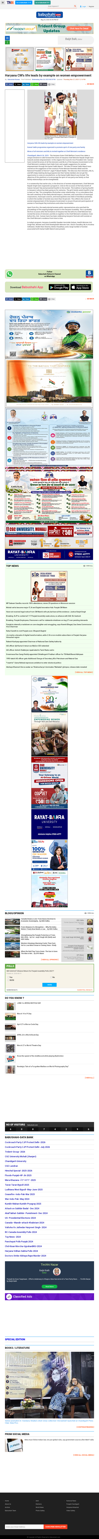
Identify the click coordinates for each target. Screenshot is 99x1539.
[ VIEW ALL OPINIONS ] (49, 959)
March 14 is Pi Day (24, 1014)
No (54, 977)
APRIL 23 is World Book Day (28, 1035)
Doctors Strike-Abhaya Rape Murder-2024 (25, 1256)
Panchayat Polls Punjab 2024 (19, 1241)
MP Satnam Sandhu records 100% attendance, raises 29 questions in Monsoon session (40, 603)
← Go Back (89, 84)
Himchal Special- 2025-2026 (18, 1170)
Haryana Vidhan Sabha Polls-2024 (21, 1251)
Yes (11, 977)
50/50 (12, 980)
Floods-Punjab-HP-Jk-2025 (18, 1175)
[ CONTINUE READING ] (85, 1427)
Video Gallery (70, 1510)
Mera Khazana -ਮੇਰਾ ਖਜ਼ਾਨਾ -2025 (20, 1180)
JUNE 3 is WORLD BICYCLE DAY (29, 1003)
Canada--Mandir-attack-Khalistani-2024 (24, 1222)
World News (40, 1507)
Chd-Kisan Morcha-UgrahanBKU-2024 (23, 1246)
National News (71, 1501)
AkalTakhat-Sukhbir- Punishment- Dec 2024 (26, 1213)
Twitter (18, 84)
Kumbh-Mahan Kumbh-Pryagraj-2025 (23, 1204)
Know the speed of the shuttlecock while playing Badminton (40, 1056)
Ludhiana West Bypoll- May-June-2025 (24, 1189)
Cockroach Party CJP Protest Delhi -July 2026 (27, 1147)
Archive (7, 1507)
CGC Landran (11, 1166)
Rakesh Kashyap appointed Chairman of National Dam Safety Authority (33, 642)
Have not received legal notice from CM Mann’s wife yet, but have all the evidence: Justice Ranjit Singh (46, 612)
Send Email (43, 84)
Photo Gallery (40, 1510)
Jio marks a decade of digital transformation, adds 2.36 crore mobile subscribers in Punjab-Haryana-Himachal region (46, 636)
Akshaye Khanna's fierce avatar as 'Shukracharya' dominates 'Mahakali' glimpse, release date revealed (46, 667)
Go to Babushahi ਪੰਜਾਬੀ (23, 3)
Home (7, 1501)
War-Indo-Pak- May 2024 (17, 1199)
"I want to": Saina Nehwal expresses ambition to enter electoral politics (33, 663)
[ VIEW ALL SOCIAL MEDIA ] (83, 1455)
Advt (37, 1501)
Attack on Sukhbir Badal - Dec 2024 (22, 1208)
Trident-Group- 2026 (15, 1152)
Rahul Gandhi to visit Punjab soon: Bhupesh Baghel (26, 631)
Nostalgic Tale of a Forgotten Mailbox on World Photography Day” (43, 1066)
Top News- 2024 (13, 1237)
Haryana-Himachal (72, 1507)
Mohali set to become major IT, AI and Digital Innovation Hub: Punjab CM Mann (36, 607)
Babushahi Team (10, 1510)
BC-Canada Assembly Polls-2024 (21, 1232)
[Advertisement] (14, 126)
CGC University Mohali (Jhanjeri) (20, 1156)
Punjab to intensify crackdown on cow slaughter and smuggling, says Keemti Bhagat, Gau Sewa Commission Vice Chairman (49, 626)
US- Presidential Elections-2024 (20, 1218)
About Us (8, 1504)
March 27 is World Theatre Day (29, 1045)
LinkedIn (26, 84)
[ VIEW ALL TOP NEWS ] (84, 672)
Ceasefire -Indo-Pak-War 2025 (20, 1194)
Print (51, 84)
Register (91, 6)
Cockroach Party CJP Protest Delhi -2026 (25, 1142)
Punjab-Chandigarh (72, 1504)
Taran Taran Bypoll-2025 (17, 1185)
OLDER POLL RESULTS (84, 990)
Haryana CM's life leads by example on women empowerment (48, 75)
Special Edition (15, 1339)
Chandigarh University (15, 1161)
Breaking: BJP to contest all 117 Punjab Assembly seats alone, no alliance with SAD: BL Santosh (43, 616)
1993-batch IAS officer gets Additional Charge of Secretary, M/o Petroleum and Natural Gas (42, 659)
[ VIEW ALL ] (89, 1078)
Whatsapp (35, 84)
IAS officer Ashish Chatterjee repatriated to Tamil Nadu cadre (30, 650)
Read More (50, 1286)
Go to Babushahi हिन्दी (42, 3)
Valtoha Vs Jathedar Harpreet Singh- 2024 (25, 1227)
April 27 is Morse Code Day (27, 1024)
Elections (39, 1504)
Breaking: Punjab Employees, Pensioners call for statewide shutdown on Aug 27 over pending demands (47, 620)
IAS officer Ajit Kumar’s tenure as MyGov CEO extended (27, 646)
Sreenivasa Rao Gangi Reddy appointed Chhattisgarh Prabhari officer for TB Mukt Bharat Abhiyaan (44, 654)
